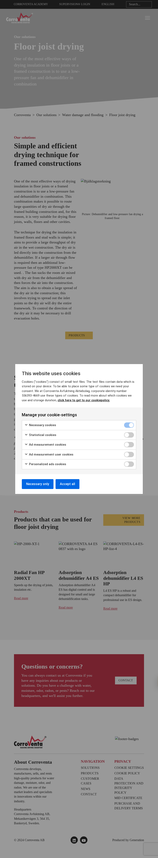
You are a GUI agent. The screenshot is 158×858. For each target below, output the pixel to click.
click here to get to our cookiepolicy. (84, 400)
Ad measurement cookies (47, 444)
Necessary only (37, 484)
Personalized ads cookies (47, 464)
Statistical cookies (42, 435)
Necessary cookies (42, 425)
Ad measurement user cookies (50, 454)
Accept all (67, 484)
